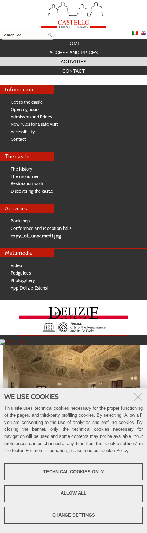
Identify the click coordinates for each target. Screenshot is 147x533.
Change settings (73, 515)
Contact (73, 71)
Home (73, 43)
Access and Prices (73, 52)
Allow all (73, 493)
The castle (17, 156)
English (143, 33)
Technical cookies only (73, 471)
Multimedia (18, 252)
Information (19, 89)
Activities (73, 61)
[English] (73, 15)
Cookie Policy (114, 450)
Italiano (135, 33)
